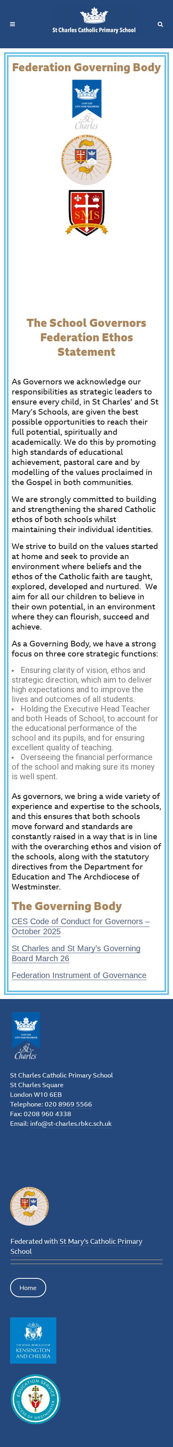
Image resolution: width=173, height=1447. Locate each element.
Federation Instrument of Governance (79, 975)
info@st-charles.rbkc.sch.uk (71, 1123)
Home (28, 1288)
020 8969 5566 (68, 1104)
